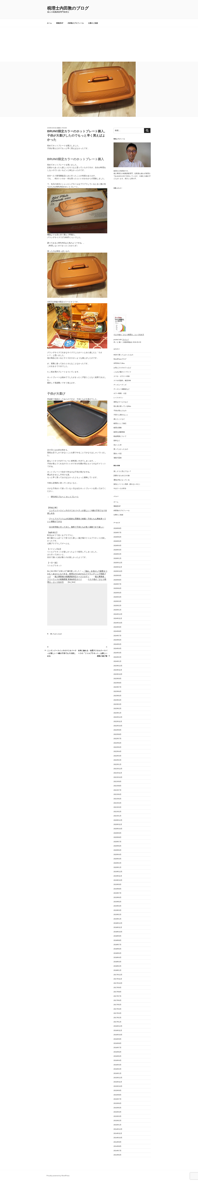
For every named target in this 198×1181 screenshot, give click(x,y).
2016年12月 (118, 1026)
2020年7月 (117, 842)
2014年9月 (117, 1142)
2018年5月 (117, 953)
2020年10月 (118, 829)
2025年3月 (117, 601)
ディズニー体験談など (122, 389)
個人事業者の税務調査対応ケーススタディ (72, 577)
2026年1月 (117, 558)
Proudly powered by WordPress (58, 1176)
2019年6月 (117, 897)
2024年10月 (118, 623)
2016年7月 (117, 1047)
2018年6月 (117, 949)
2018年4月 (117, 957)
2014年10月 (118, 1138)
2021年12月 (118, 769)
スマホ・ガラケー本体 (122, 376)
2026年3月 (117, 550)
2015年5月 (117, 1108)
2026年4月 (117, 545)
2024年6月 (117, 640)
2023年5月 (117, 696)
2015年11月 (118, 1082)
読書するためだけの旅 (122, 475)
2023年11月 (118, 670)
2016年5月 (117, 1056)
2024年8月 (117, 631)
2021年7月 (117, 790)
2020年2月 (117, 863)
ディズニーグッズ (120, 385)
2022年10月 (118, 726)
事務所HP (59, 23)
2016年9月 (117, 1039)
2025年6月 (117, 588)
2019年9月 (117, 884)
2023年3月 (117, 704)
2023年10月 (118, 674)
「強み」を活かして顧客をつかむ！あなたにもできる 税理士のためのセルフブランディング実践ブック (77, 574)
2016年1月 (117, 1073)
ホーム (49, 23)
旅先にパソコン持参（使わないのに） (127, 484)
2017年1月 (117, 1022)
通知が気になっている (122, 480)
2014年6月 (117, 1155)
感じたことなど (119, 419)
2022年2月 (117, 760)
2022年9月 (117, 730)
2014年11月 (118, 1133)
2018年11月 (118, 927)
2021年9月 (117, 781)
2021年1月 (117, 816)
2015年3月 (117, 1116)
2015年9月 (117, 1090)
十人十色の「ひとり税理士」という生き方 (129, 334)
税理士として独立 (120, 423)
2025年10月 (118, 571)
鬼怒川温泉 (118, 458)
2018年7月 (117, 944)
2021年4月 (117, 803)
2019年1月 (117, 919)
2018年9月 (117, 936)
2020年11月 (118, 824)
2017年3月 (117, 1013)
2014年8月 (117, 1146)
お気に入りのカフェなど (122, 368)
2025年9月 (117, 575)
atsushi (64, 128)
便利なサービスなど (121, 402)
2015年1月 (117, 1125)
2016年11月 (118, 1030)
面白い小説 (118, 453)
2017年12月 (118, 975)
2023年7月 (117, 687)
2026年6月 (117, 537)
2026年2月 (117, 554)
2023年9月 (117, 678)
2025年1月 (117, 610)
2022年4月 (117, 751)
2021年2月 (117, 811)
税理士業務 (118, 428)
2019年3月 (117, 910)
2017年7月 (117, 996)
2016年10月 (118, 1035)
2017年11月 (118, 979)
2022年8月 (117, 734)
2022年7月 (117, 738)
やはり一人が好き (120, 488)
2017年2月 (117, 1017)
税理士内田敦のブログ (68, 8)
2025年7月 (117, 584)
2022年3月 (117, 756)
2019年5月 (117, 902)
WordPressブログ (120, 359)
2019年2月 (117, 914)
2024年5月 (117, 644)
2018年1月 (117, 970)
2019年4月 (117, 906)
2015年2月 (117, 1120)
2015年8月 (117, 1095)
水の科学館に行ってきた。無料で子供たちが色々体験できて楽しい (76, 527)
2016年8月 (117, 1043)
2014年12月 (118, 1129)
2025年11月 (118, 567)
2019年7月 (117, 893)
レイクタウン (118, 397)
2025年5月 (117, 593)
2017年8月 (117, 992)
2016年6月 (117, 1052)
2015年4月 (117, 1112)
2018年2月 (117, 966)
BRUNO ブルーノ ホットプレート (65, 497)
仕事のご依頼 (93, 23)
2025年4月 (117, 597)
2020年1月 (117, 867)
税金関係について (120, 436)
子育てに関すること (121, 415)
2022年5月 (117, 747)
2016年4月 (117, 1060)
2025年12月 (118, 563)
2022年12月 (118, 717)
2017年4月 (117, 1009)
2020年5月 (117, 850)
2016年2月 (117, 1069)
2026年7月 (117, 532)
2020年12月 (118, 820)
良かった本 (118, 445)
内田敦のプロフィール (76, 23)
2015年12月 (118, 1078)
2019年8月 (117, 889)
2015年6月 (117, 1103)
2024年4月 (117, 648)
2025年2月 (117, 605)
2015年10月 (118, 1086)
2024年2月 (117, 657)
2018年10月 (118, 932)
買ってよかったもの (56, 634)
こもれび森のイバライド (122, 372)
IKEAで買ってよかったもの (123, 355)
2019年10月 (118, 880)
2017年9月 (117, 987)
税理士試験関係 (119, 432)
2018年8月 (117, 940)
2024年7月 (117, 636)
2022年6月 (117, 743)
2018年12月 (118, 923)
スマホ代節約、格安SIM (122, 380)
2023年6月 (117, 691)
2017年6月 (117, 1000)
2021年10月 (118, 777)
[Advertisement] (99, 44)
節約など (117, 440)
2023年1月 (117, 713)
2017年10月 (118, 983)
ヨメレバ (125, 339)
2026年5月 (117, 541)
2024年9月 (117, 627)
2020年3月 (117, 859)
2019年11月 (118, 876)
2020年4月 (117, 854)
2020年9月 (117, 833)
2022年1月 (117, 764)
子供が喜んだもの (120, 410)
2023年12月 (118, 666)
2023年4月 (117, 700)
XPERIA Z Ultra (119, 363)
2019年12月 (118, 871)
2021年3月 (117, 807)
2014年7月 (117, 1151)
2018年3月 (117, 962)
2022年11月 (118, 721)
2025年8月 (117, 580)
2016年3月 (117, 1065)
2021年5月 (117, 799)
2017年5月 (117, 1005)
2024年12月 (118, 614)
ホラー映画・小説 (120, 393)
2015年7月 (117, 1099)
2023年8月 (117, 683)
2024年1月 (117, 661)
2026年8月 (117, 528)
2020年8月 (117, 837)
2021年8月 (117, 786)
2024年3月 (117, 653)
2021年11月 (118, 773)
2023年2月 (117, 708)
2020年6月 (117, 846)
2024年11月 (118, 618)
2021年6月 (117, 794)
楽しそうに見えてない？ (122, 471)
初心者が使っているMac (122, 406)
